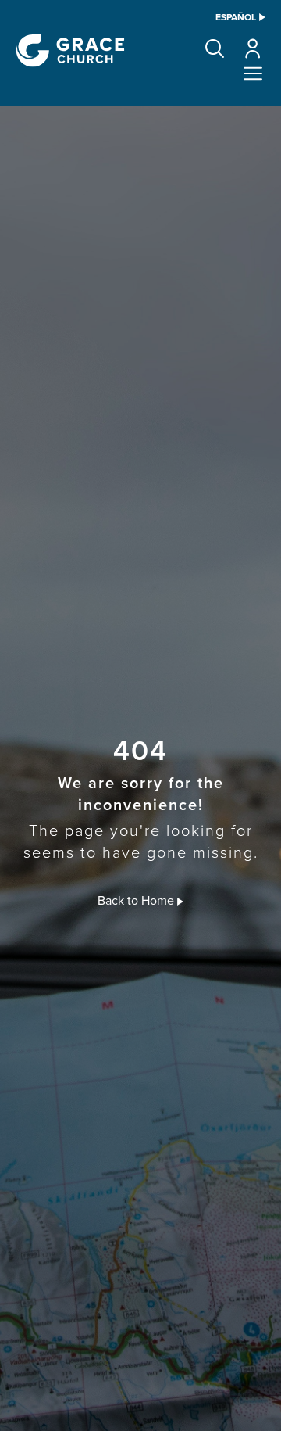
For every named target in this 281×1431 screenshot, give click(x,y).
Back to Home (137, 900)
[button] (214, 48)
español (235, 17)
